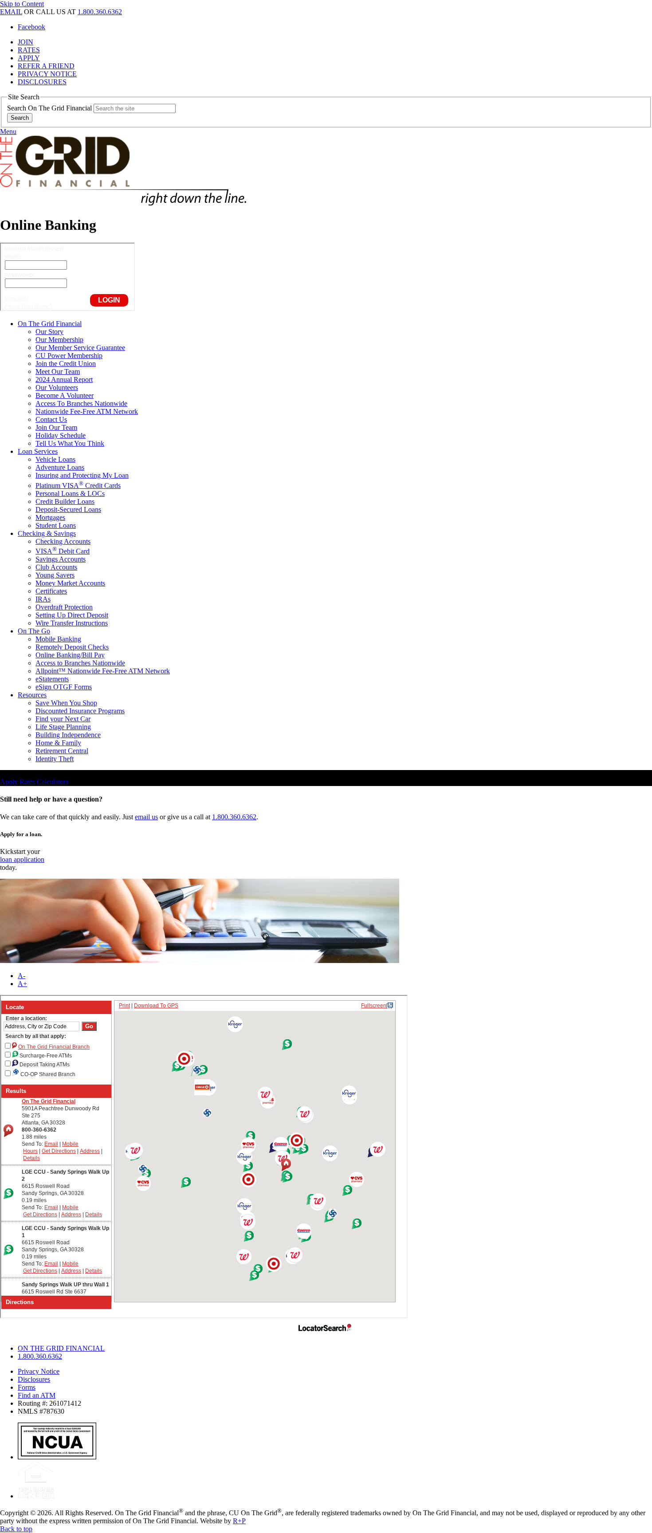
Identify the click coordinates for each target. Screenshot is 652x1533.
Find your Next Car (62, 719)
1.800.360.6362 (100, 12)
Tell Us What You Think (69, 443)
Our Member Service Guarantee (80, 347)
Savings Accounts (60, 559)
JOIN (25, 42)
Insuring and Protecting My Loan (82, 475)
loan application (22, 859)
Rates (27, 782)
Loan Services (38, 451)
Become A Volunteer (64, 395)
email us (146, 817)
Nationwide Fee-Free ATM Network (86, 411)
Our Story (49, 331)
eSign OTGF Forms (63, 687)
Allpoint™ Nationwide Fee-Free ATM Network (102, 671)
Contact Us (51, 419)
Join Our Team (56, 427)
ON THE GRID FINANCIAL (61, 1348)
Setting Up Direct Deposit (71, 615)
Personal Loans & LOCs (70, 493)
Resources (32, 695)
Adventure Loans (59, 467)
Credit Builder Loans (64, 501)
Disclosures (34, 1379)
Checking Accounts (62, 541)
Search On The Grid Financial (49, 108)
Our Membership (59, 339)
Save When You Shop (66, 703)
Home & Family (58, 743)
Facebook (31, 27)
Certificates (51, 591)
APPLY (29, 58)
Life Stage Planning (63, 727)
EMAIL (11, 12)
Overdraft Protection (64, 607)
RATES (29, 50)
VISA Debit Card (62, 551)
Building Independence (68, 735)
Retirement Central (61, 751)
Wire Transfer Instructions (71, 623)
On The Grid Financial (50, 323)
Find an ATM (36, 1395)
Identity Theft (54, 759)
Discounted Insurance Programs (80, 711)
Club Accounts (56, 567)
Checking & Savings (47, 533)
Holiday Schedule (60, 435)
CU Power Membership (68, 355)
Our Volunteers (56, 387)
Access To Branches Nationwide (81, 403)
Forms (26, 1387)
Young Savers (55, 575)
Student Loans (55, 525)
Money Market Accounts (70, 583)
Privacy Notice (38, 1371)
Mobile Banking (58, 639)
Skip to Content (22, 4)
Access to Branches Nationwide (80, 663)
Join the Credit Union (65, 363)
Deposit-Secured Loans (68, 509)
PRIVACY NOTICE (47, 74)
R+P (239, 1521)
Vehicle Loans (55, 459)
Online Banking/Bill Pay (70, 655)
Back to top (16, 1529)
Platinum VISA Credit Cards (78, 485)
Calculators (52, 782)
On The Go (34, 631)
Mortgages (50, 517)
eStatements (52, 679)
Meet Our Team (57, 371)
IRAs (43, 599)
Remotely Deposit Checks (72, 647)
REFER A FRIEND (46, 66)
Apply (9, 782)
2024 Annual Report (64, 379)
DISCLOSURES (42, 82)
